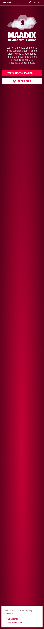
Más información (14, 623)
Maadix (8, 2)
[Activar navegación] (17, 2)
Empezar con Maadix (19, 73)
